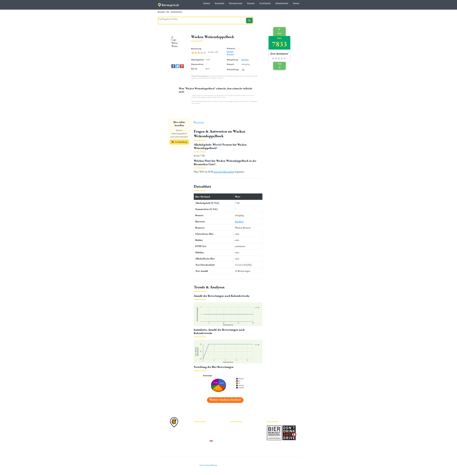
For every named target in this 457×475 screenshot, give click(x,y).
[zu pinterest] (182, 66)
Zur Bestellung (181, 142)
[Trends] (242, 69)
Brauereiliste (219, 3)
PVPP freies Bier (235, 441)
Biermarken (234, 434)
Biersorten (251, 3)
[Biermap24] (168, 5)
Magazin (296, 3)
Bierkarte (206, 3)
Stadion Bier (234, 437)
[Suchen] (249, 20)
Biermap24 (161, 12)
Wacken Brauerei (176, 12)
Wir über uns (198, 437)
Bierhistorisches (235, 445)
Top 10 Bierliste (265, 3)
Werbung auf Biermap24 (202, 441)
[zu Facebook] (173, 66)
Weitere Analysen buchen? (225, 399)
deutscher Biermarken (223, 171)
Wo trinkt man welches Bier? (239, 449)
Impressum (197, 430)
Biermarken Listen (235, 3)
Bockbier (245, 59)
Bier (168, 12)
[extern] (274, 426)
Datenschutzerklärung (201, 434)
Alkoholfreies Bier (281, 3)
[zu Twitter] (177, 66)
